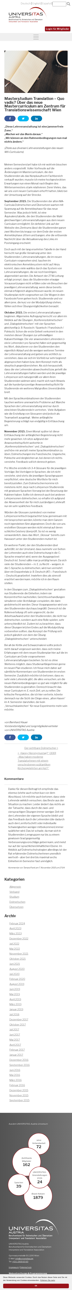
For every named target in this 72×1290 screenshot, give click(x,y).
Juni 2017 (14, 1034)
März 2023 (15, 933)
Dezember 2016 (18, 1060)
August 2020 (17, 969)
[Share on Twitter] (23, 118)
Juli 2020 (14, 974)
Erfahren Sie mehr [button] (47, 1280)
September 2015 (19, 1100)
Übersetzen (16, 907)
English (36, 3)
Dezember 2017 (18, 1019)
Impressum (14, 1267)
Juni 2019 (14, 989)
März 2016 (15, 1080)
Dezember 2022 (18, 938)
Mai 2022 (14, 948)
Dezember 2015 (18, 1090)
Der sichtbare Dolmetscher (40, 748)
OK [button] (36, 1286)
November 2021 (18, 953)
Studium (14, 896)
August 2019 (16, 984)
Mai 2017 (14, 1039)
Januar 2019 (16, 1009)
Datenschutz (25, 1267)
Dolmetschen (17, 901)
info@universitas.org (24, 1258)
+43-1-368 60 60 (20, 1261)
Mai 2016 (14, 1075)
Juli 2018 (14, 1014)
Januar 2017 (16, 1054)
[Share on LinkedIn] (36, 118)
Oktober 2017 (17, 1024)
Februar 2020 (17, 979)
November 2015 (18, 1095)
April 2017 (15, 1044)
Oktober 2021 (17, 958)
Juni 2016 (14, 1070)
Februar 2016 (17, 1085)
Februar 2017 (17, 1049)
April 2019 (15, 999)
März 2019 (15, 1004)
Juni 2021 (14, 963)
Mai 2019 (14, 994)
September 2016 (19, 1065)
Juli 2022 (14, 943)
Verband (14, 891)
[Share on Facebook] (10, 118)
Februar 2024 (17, 923)
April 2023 (15, 928)
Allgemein (15, 886)
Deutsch (26, 3)
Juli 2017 (14, 1029)
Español (46, 3)
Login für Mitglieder (57, 29)
